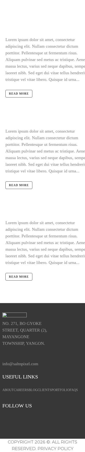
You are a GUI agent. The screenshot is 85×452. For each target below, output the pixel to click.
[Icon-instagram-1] (22, 421)
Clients (44, 390)
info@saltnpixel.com (20, 363)
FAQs (74, 390)
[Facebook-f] (8, 421)
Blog (33, 390)
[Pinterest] (65, 421)
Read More (19, 93)
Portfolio (60, 390)
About (8, 390)
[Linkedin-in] (36, 421)
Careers (21, 390)
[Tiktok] (51, 421)
